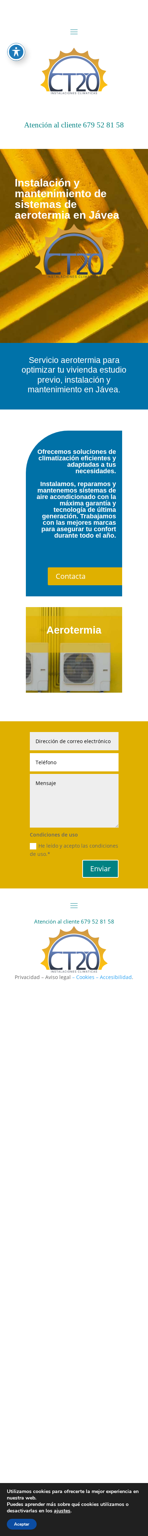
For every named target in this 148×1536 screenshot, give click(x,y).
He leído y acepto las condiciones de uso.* (74, 850)
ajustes (62, 1511)
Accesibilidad (116, 977)
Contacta (70, 576)
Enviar (100, 868)
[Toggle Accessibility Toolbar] (16, 51)
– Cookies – (85, 977)
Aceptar (21, 1524)
